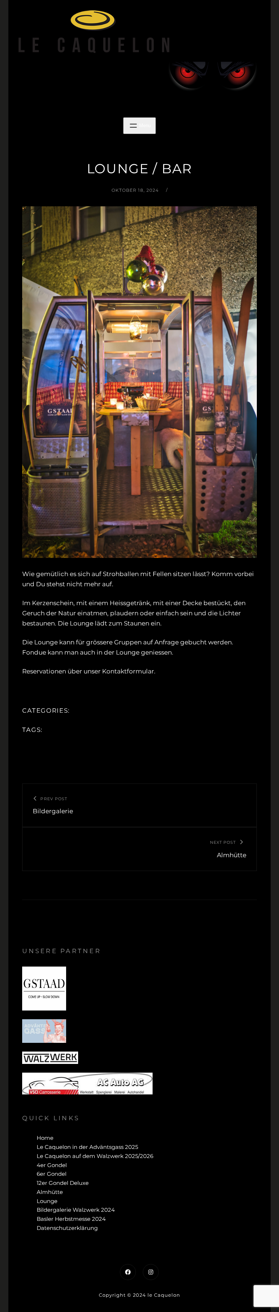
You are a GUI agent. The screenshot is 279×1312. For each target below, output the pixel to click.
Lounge (47, 1201)
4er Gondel (52, 1165)
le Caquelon (163, 1295)
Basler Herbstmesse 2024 (71, 1218)
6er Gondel (51, 1173)
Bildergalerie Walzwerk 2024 (76, 1209)
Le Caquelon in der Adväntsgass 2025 (87, 1146)
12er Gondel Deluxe (63, 1182)
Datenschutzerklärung (67, 1227)
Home (45, 1137)
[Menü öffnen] (139, 125)
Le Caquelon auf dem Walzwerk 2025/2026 (95, 1156)
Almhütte (50, 1192)
